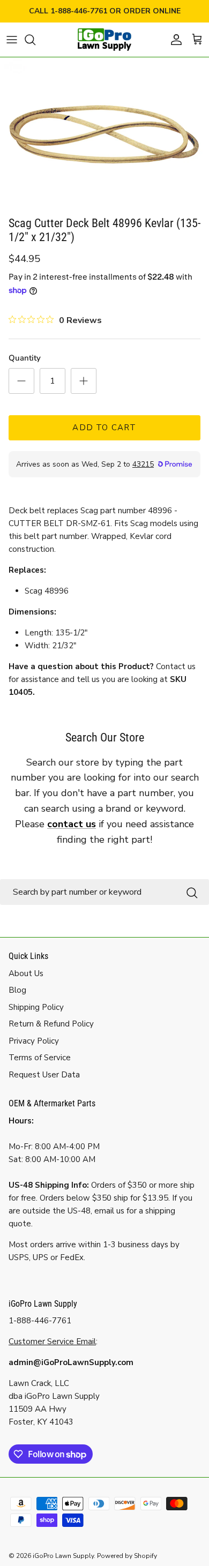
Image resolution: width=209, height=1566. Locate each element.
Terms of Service (40, 1057)
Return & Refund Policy (51, 1023)
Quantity (25, 358)
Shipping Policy (36, 1007)
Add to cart (104, 427)
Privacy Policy (34, 1041)
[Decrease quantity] (21, 381)
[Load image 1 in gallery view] (104, 134)
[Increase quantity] (83, 381)
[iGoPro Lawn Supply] (104, 39)
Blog (17, 990)
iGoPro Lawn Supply (63, 1556)
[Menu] (12, 39)
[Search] (35, 39)
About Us (26, 973)
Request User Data (44, 1074)
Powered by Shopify (127, 1556)
